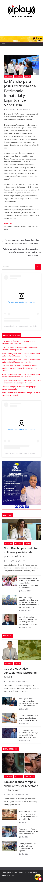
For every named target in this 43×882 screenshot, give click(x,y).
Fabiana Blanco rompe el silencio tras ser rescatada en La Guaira (21, 786)
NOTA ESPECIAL (29, 777)
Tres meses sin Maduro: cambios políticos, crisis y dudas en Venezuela (28, 831)
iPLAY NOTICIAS (21, 873)
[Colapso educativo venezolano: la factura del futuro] (21, 650)
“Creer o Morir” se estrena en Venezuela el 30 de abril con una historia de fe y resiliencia (29, 815)
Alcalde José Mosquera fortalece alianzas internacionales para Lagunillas (27, 847)
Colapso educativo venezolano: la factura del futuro (20, 673)
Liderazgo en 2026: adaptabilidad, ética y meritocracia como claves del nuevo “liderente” (28, 702)
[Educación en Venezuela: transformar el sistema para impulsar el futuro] (9, 719)
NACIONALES (18, 76)
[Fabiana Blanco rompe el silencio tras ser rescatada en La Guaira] (21, 763)
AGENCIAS (8, 223)
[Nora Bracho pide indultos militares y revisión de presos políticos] (21, 529)
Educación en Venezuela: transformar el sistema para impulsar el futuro (28, 718)
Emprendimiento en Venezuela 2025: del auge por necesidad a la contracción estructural (28, 734)
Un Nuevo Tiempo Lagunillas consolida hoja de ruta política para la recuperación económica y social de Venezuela (29, 602)
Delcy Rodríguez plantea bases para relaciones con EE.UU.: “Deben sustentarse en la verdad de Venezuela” (29, 583)
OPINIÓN (17, 663)
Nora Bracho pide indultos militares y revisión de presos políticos (21, 552)
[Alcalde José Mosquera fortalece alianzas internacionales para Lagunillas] (9, 849)
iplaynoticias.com (24, 110)
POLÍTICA (27, 76)
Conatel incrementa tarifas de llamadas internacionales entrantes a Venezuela (22, 242)
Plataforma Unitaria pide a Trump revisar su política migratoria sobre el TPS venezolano (20, 252)
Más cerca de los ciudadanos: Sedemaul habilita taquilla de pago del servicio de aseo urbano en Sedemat (19, 368)
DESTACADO (8, 76)
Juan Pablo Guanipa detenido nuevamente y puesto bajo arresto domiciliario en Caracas (28, 620)
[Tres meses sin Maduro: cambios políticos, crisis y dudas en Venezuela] (9, 833)
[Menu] (3, 44)
